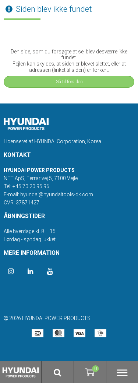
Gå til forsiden (69, 81)
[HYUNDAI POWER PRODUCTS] (26, 120)
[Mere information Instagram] (11, 271)
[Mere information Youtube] (50, 271)
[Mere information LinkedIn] (30, 271)
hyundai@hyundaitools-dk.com (56, 194)
